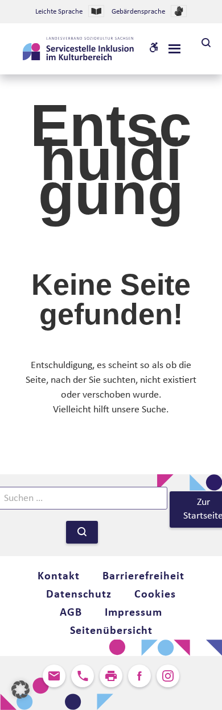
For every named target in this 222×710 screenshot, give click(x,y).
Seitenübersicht (111, 631)
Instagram (168, 676)
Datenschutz (79, 594)
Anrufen (82, 676)
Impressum (133, 613)
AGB (71, 613)
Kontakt (59, 576)
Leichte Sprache (59, 11)
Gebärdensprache (138, 11)
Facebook (139, 676)
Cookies (155, 594)
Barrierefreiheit (143, 576)
